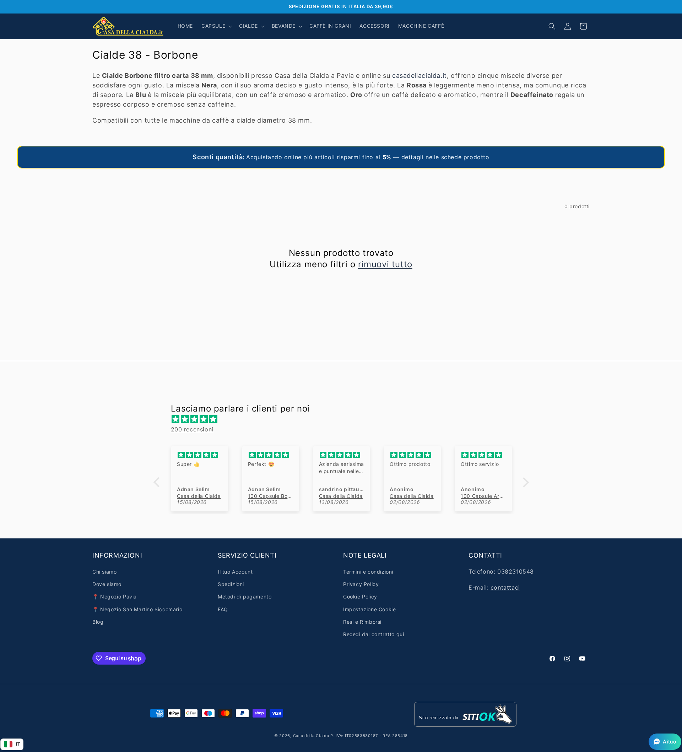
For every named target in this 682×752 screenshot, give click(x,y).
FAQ (223, 609)
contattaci (505, 587)
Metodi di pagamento (244, 596)
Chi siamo (104, 572)
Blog (97, 622)
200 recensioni (192, 429)
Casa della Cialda (311, 735)
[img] (345, 419)
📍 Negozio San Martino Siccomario (137, 609)
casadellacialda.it (419, 75)
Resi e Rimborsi (362, 622)
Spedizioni (231, 584)
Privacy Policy (361, 584)
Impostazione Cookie (369, 609)
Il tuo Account (235, 572)
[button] (216, 25)
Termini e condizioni (368, 572)
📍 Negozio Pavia (114, 596)
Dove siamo (106, 584)
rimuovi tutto (385, 264)
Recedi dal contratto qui (373, 634)
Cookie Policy (360, 596)
